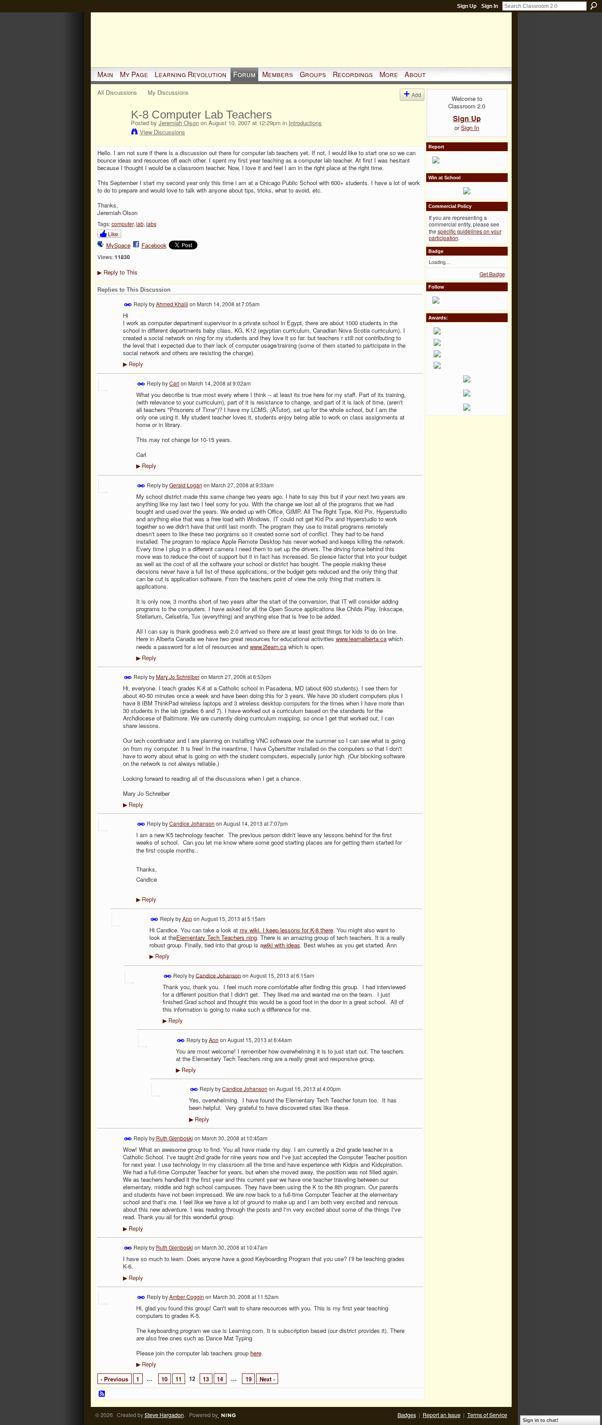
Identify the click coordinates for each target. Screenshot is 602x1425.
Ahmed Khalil (172, 304)
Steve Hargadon (164, 1415)
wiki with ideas (281, 945)
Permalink (128, 305)
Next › (267, 1379)
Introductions (305, 123)
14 (220, 1379)
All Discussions (117, 92)
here (255, 1353)
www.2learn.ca (268, 646)
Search (593, 6)
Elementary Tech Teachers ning (216, 937)
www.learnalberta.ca (361, 639)
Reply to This (117, 272)
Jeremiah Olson (179, 123)
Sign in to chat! (540, 1420)
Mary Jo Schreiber (178, 676)
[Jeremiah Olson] (111, 133)
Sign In (489, 6)
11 (178, 1379)
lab (140, 223)
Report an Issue (442, 1415)
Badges (407, 1415)
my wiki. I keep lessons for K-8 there (286, 930)
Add (416, 94)
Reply (133, 364)
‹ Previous (114, 1379)
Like (113, 234)
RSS (102, 1394)
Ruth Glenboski (174, 1138)
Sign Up (466, 6)
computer (122, 223)
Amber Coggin (186, 1296)
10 (164, 1379)
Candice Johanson (192, 823)
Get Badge (492, 274)
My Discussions (168, 92)
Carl (174, 383)
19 (248, 1379)
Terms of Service (487, 1415)
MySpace (118, 245)
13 (206, 1379)
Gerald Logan (185, 485)
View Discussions (162, 132)
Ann (187, 918)
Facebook (154, 245)
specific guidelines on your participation (465, 234)
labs (151, 223)
